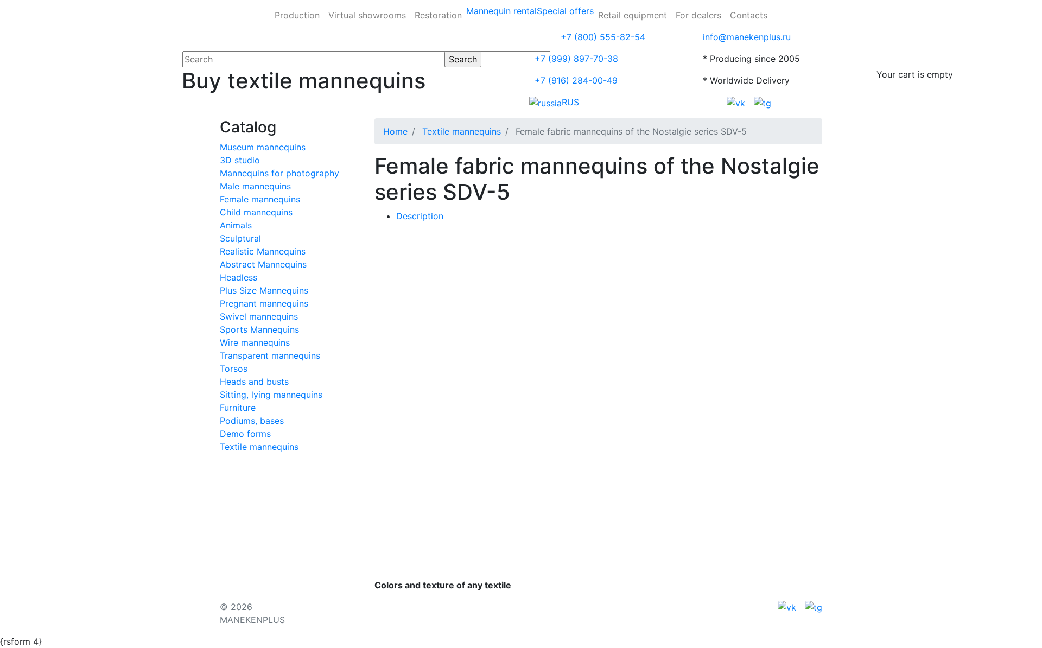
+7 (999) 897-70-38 (576, 58)
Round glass (496, 302)
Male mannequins (255, 186)
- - (424, 281)
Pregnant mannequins (264, 303)
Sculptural (240, 238)
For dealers (698, 15)
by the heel (515, 324)
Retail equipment (632, 15)
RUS (570, 102)
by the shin (573, 324)
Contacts (748, 15)
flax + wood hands (544, 281)
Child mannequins (256, 212)
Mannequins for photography (279, 173)
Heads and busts (254, 381)
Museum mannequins (263, 147)
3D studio (240, 160)
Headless (238, 277)
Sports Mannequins (259, 329)
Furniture (238, 407)
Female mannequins (260, 199)
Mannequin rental (501, 10)
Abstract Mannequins (263, 264)
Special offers (565, 10)
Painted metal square (577, 302)
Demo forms (245, 433)
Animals (236, 225)
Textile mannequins (259, 446)
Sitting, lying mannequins (271, 394)
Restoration (438, 15)
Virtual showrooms (367, 15)
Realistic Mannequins (263, 251)
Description (419, 216)
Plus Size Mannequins (264, 290)
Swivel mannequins (259, 316)
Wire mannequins (255, 342)
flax (485, 281)
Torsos (233, 368)
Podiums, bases (252, 420)
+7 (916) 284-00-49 (576, 80)
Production (297, 15)
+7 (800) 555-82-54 (603, 36)
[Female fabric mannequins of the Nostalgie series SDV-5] (494, 237)
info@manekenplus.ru (747, 36)
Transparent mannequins (270, 355)
